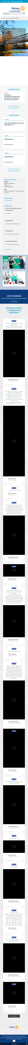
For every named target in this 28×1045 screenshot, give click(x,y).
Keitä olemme (14, 31)
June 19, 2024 (17, 976)
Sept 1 (16, 640)
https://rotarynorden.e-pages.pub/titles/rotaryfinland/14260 (14, 400)
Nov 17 (16, 558)
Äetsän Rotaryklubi (10, 18)
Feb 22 (16, 771)
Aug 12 (16, 380)
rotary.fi (3, 18)
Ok (14, 1040)
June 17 (16, 494)
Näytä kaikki (14, 107)
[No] (26, 1040)
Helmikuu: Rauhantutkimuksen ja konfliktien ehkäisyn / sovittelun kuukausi (12, 97)
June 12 (16, 580)
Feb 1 (16, 1007)
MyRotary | (14, 1)
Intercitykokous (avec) (11, 241)
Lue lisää (14, 53)
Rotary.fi (4, 1)
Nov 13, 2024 (17, 902)
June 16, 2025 (17, 723)
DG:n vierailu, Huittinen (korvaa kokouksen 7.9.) (14, 124)
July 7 (16, 480)
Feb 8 (16, 856)
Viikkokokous (8, 139)
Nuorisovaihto (19, 1)
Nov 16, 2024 (17, 827)
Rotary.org (9, 1)
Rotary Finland (12, 478)
